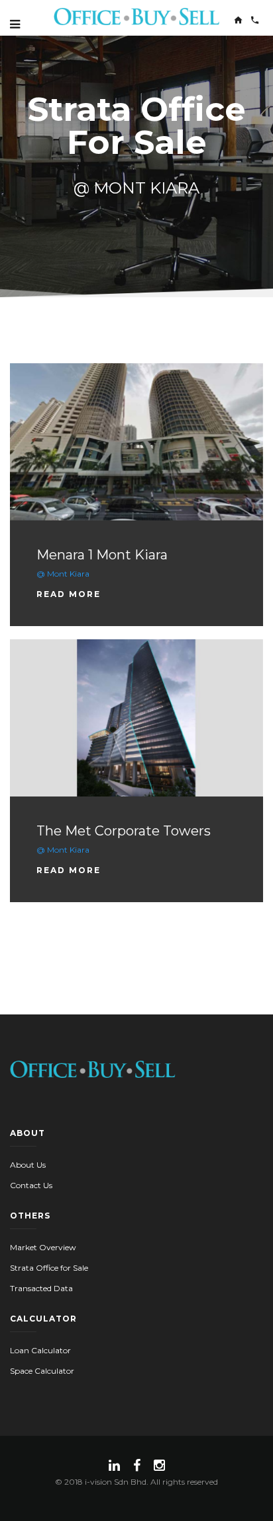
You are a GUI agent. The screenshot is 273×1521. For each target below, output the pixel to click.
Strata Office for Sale (49, 1268)
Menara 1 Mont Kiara (102, 555)
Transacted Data (41, 1288)
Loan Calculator (40, 1350)
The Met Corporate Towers (123, 831)
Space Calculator (42, 1371)
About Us (28, 1165)
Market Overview (43, 1247)
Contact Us (31, 1185)
